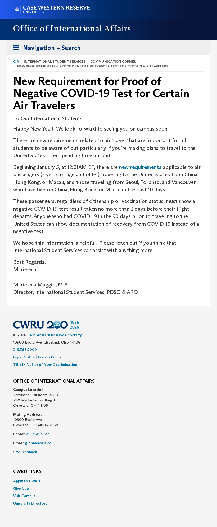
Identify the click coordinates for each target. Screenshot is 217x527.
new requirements (140, 167)
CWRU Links (27, 471)
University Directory (30, 503)
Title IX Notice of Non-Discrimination (45, 364)
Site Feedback (25, 452)
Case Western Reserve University (54, 334)
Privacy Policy (49, 357)
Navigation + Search (45, 49)
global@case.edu (39, 443)
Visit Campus (24, 495)
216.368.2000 (25, 349)
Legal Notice (24, 357)
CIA (16, 61)
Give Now (21, 488)
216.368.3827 (37, 434)
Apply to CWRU (26, 481)
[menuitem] (108, 481)
